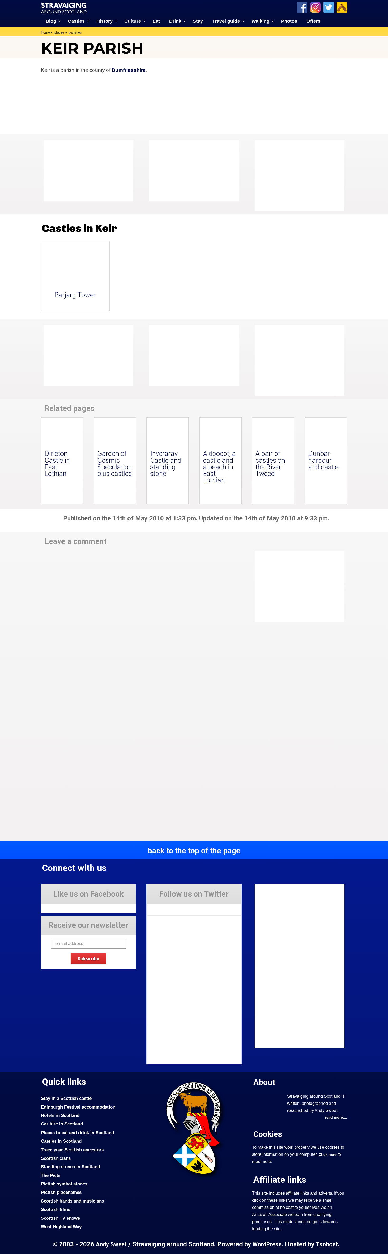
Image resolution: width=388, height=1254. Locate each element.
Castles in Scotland (61, 1141)
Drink (175, 21)
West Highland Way (61, 1226)
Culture (132, 21)
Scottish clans (56, 1158)
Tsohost (327, 1244)
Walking (260, 21)
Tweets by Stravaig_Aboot (170, 908)
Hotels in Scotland (60, 1115)
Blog (51, 21)
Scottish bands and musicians (72, 1201)
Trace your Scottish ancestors (72, 1149)
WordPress (267, 1244)
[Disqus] (141, 624)
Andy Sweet (111, 1244)
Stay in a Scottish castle (66, 1098)
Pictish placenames (61, 1192)
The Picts (50, 1175)
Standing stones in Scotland (70, 1166)
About (264, 1082)
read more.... (336, 1117)
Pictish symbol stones (64, 1183)
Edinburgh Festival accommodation (78, 1107)
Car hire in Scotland (62, 1124)
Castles (76, 21)
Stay (198, 21)
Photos (289, 21)
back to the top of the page (194, 850)
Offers (313, 21)
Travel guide (226, 21)
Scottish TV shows (60, 1218)
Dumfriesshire (129, 70)
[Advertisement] (297, 176)
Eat (156, 21)
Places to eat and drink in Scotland (77, 1132)
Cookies (267, 1134)
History (104, 21)
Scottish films (55, 1209)
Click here (328, 1154)
